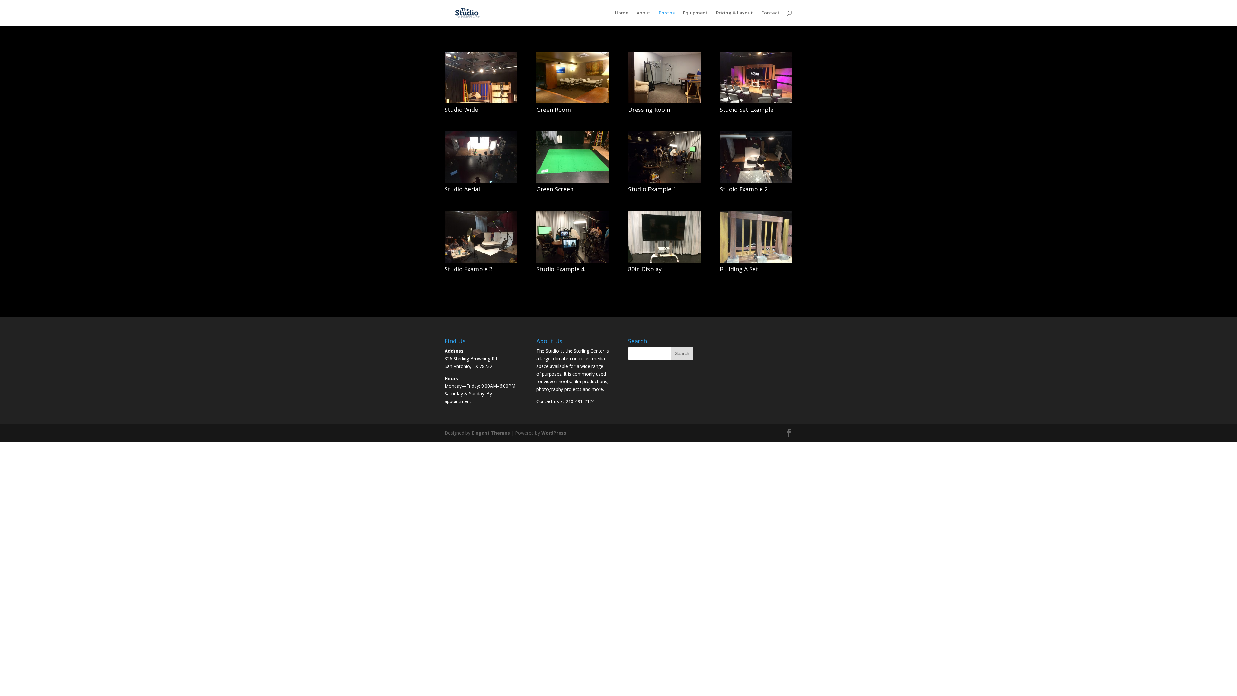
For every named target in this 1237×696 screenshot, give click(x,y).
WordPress (553, 433)
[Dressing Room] (664, 102)
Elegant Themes (491, 433)
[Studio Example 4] (572, 261)
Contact (770, 13)
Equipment (695, 13)
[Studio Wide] (481, 102)
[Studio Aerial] (481, 181)
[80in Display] (664, 261)
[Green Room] (572, 102)
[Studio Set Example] (756, 102)
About (643, 13)
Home (621, 13)
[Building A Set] (756, 261)
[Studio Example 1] (664, 181)
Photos (667, 13)
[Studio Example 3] (481, 261)
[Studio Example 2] (756, 181)
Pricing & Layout (734, 13)
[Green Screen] (572, 181)
